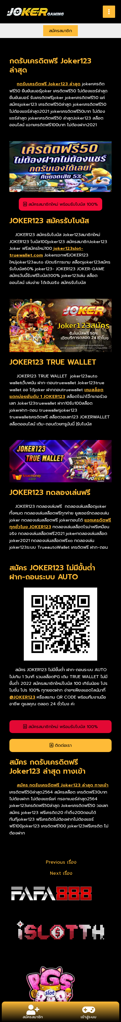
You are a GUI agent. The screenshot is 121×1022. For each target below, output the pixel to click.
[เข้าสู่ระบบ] (88, 1009)
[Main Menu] (109, 12)
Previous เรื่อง (61, 862)
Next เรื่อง (61, 873)
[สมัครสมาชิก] (32, 1009)
